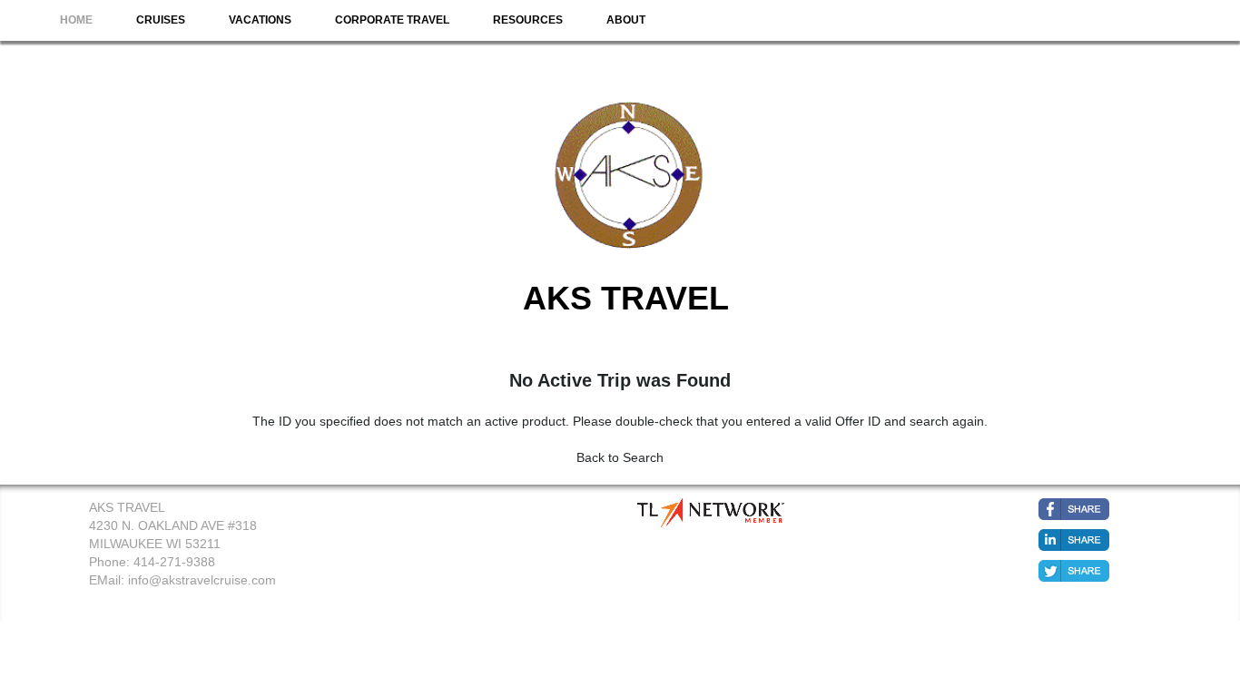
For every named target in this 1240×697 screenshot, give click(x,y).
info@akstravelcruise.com (202, 580)
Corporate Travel (392, 20)
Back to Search (620, 457)
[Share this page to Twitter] (1073, 571)
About (625, 20)
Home (76, 20)
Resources (528, 20)
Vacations (260, 20)
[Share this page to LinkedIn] (1073, 540)
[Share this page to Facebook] (1073, 509)
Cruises (160, 20)
